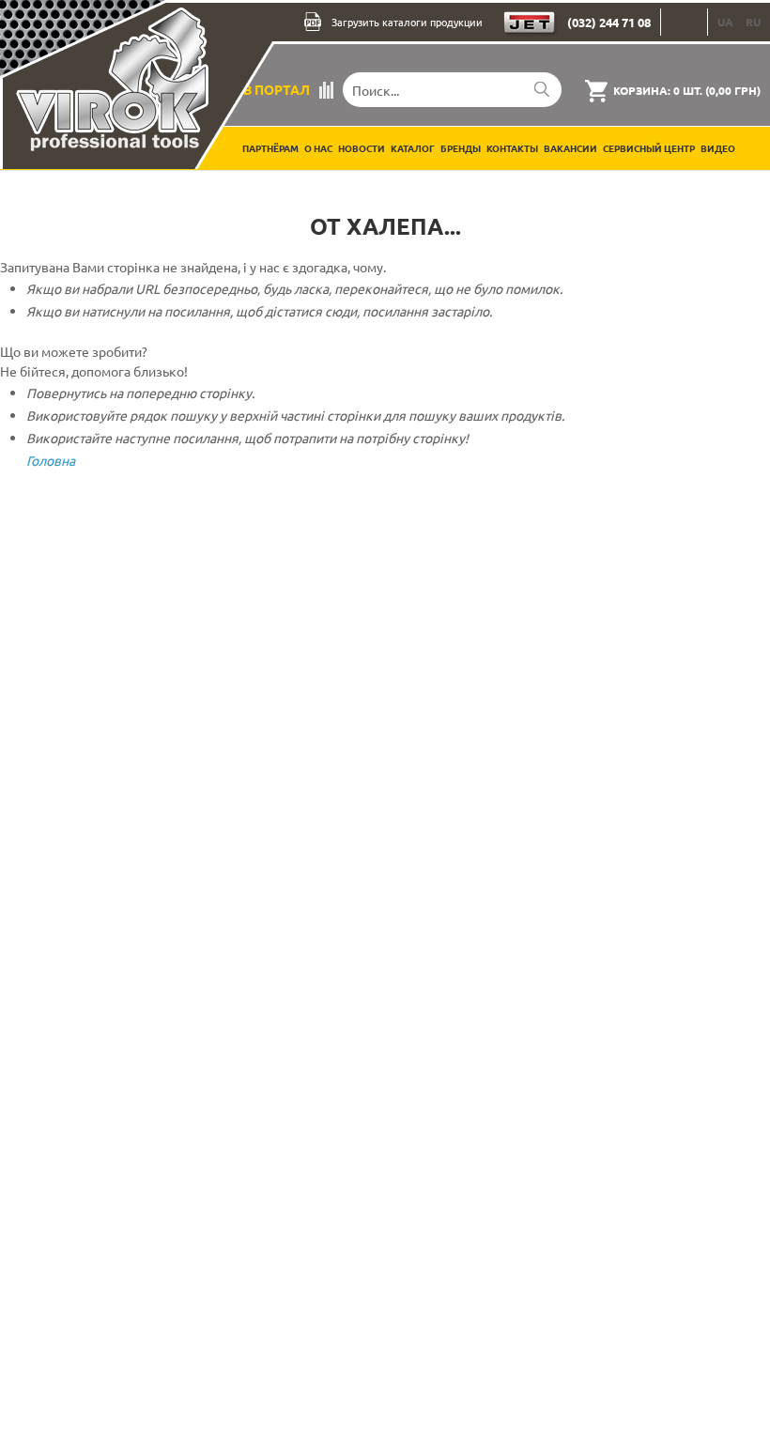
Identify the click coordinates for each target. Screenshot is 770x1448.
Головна (50, 460)
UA (725, 21)
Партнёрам (270, 148)
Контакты (512, 148)
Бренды (460, 148)
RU (753, 21)
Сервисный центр (649, 148)
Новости (361, 148)
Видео (718, 148)
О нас (318, 148)
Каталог (413, 148)
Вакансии (570, 148)
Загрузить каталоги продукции (407, 21)
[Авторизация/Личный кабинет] (684, 22)
